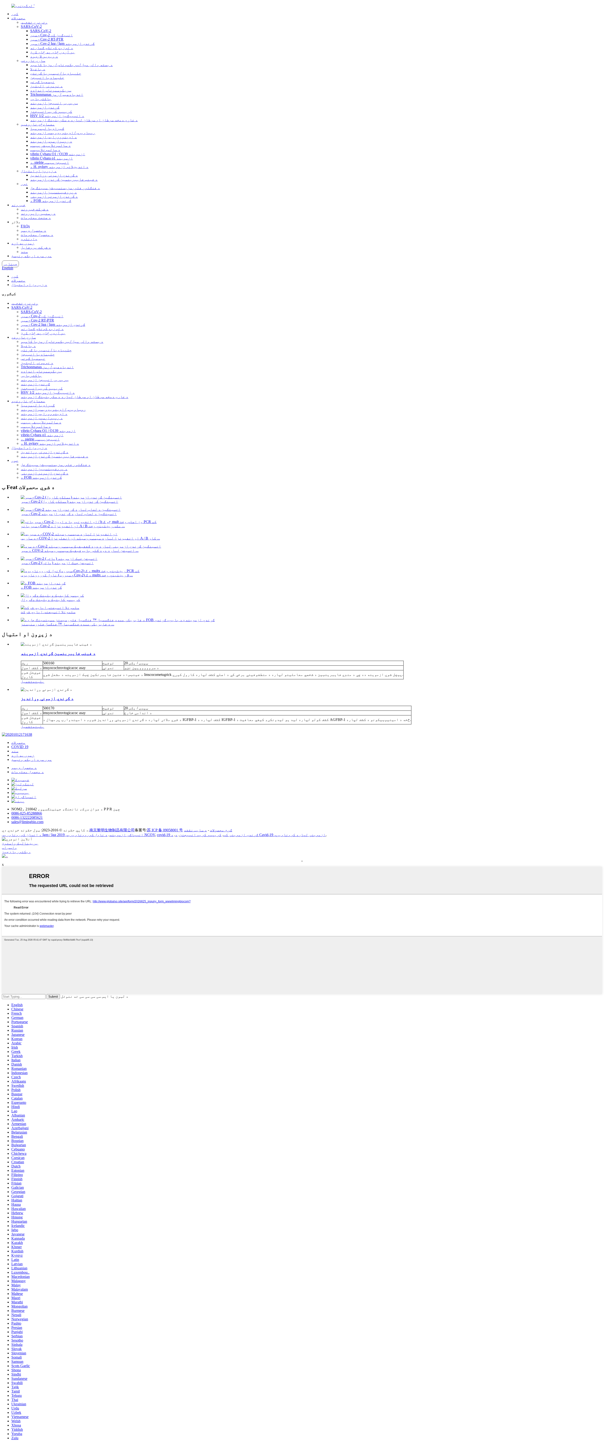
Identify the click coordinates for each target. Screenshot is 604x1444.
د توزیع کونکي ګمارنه (51, 48)
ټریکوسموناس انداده (50, 90)
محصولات (18, 18)
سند (24, 252)
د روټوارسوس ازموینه (51, 141)
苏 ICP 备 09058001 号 (165, 830)
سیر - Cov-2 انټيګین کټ (51, 35)
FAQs (25, 226)
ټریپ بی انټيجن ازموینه (54, 103)
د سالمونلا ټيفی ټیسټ (50, 145)
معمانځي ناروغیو (38, 124)
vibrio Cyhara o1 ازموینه (51, 158)
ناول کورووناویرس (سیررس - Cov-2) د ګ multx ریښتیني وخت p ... (77, 575)
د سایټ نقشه (195, 830)
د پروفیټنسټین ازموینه (53, 192)
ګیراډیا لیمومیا (47, 128)
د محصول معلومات (37, 235)
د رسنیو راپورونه (38, 213)
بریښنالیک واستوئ (20, 843)
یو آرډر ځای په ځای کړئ (52, 52)
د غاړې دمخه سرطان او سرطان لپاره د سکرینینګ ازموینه (84, 120)
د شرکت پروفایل (36, 247)
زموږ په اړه (22, 243)
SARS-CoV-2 (31, 27)
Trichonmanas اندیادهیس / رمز (56, 94)
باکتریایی (40, 99)
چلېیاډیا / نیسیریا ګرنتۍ (55, 73)
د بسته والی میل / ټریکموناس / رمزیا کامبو (71, 65)
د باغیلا (37, 69)
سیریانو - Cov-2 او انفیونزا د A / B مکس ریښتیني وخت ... (73, 526)
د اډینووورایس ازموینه (53, 137)
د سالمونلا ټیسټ (45, 150)
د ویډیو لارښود (44, 56)
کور (14, 14)
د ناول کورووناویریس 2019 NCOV (106, 835)
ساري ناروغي (33, 61)
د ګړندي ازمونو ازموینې (54, 196)
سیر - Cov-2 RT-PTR (46, 39)
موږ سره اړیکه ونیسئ (31, 256)
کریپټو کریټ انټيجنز (51, 111)
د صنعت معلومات (36, 218)
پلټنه (38, 681)
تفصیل (27, 681)
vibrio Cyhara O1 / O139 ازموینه (57, 154)
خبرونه (18, 205)
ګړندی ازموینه (44, 107)
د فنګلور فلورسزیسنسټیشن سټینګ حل (65, 188)
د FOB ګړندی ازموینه (50, 201)
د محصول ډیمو (33, 230)
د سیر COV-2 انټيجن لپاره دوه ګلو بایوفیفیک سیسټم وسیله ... (79, 550)
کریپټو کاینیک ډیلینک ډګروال (50, 600)
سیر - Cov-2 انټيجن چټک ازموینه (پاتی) (57, 563)
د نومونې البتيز (46, 86)
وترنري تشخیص (34, 22)
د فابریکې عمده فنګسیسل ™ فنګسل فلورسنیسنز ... (67, 624)
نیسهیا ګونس (42, 82)
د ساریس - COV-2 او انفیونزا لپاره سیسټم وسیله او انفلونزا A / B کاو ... (90, 538)
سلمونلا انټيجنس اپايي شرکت (48, 612)
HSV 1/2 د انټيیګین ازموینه (57, 116)
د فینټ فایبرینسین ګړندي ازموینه (64, 179)
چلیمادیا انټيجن (47, 77)
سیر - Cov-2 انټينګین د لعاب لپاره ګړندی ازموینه (69, 514)
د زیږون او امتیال (39, 171)
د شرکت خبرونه (35, 209)
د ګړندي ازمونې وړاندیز (54, 175)
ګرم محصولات (221, 830)
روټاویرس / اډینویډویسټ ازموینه (62, 133)
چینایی (10, 264)
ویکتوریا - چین (16, 852)
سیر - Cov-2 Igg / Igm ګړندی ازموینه (62, 44)
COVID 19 (19, 747)
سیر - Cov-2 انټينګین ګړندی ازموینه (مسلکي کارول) (69, 501)
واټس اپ (9, 847)
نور (24, 184)
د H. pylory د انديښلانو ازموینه (59, 167)
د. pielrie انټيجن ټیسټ (49, 162)
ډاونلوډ (29, 239)
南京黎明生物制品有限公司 (112, 830)
